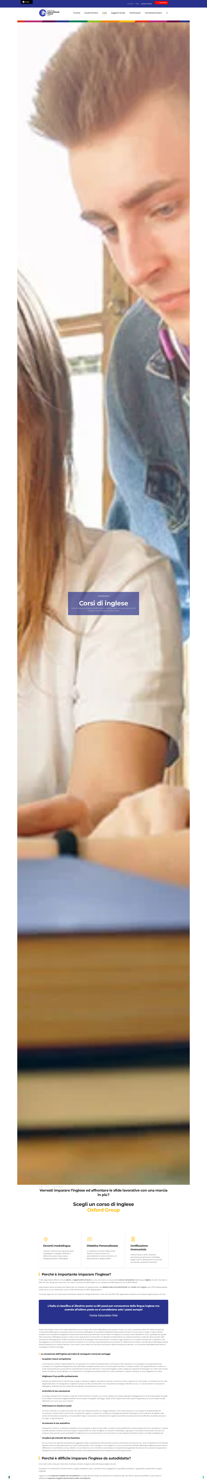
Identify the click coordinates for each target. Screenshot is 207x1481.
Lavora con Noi (146, 4)
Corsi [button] (104, 13)
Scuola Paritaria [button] (91, 13)
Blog (137, 4)
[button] (167, 13)
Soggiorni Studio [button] (118, 13)
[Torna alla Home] (49, 13)
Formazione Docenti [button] (153, 13)
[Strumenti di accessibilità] (9, 1477)
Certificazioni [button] (135, 13)
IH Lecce (77, 13)
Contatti (130, 4)
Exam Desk (163, 3)
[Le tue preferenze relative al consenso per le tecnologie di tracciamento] (203, 1477)
